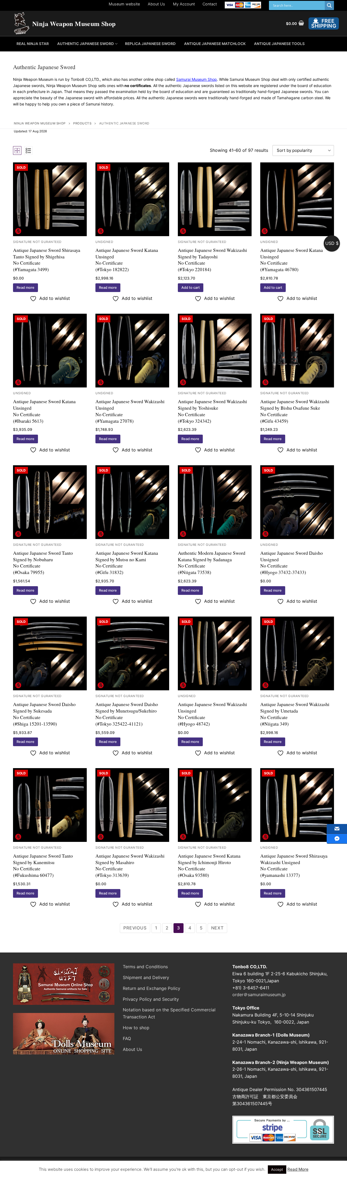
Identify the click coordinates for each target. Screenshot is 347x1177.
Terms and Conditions (145, 966)
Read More (298, 1169)
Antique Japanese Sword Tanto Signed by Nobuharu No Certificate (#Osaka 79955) (43, 562)
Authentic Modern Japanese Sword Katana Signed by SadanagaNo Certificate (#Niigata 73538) (211, 562)
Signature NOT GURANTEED (37, 242)
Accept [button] (277, 1169)
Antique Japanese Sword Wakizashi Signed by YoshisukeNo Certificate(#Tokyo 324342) (212, 411)
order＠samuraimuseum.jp (259, 994)
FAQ (127, 1038)
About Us (156, 4)
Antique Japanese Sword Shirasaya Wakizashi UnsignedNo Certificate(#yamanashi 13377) (293, 865)
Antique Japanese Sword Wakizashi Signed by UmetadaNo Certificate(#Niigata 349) (294, 714)
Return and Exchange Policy (151, 988)
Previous (134, 928)
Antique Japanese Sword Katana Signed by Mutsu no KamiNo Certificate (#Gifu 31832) (126, 562)
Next (217, 928)
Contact (210, 4)
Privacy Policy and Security (151, 999)
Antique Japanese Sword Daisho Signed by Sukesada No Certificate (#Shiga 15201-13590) (44, 714)
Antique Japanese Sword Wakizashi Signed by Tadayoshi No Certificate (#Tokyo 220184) (212, 259)
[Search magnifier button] (329, 5)
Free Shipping (323, 23)
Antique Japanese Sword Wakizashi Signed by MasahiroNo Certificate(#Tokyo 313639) (130, 865)
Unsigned (104, 242)
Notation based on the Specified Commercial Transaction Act (169, 1013)
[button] (190, 287)
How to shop (136, 1027)
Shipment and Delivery (146, 977)
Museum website (124, 4)
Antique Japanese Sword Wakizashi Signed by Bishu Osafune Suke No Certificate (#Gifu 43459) (294, 411)
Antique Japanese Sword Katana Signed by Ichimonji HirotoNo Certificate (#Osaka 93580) (209, 865)
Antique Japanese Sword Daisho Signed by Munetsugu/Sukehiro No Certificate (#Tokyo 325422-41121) (126, 714)
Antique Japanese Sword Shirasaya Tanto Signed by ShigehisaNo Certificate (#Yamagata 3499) (46, 259)
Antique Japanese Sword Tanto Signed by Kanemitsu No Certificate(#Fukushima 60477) (43, 865)
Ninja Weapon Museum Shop (74, 23)
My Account (184, 4)
